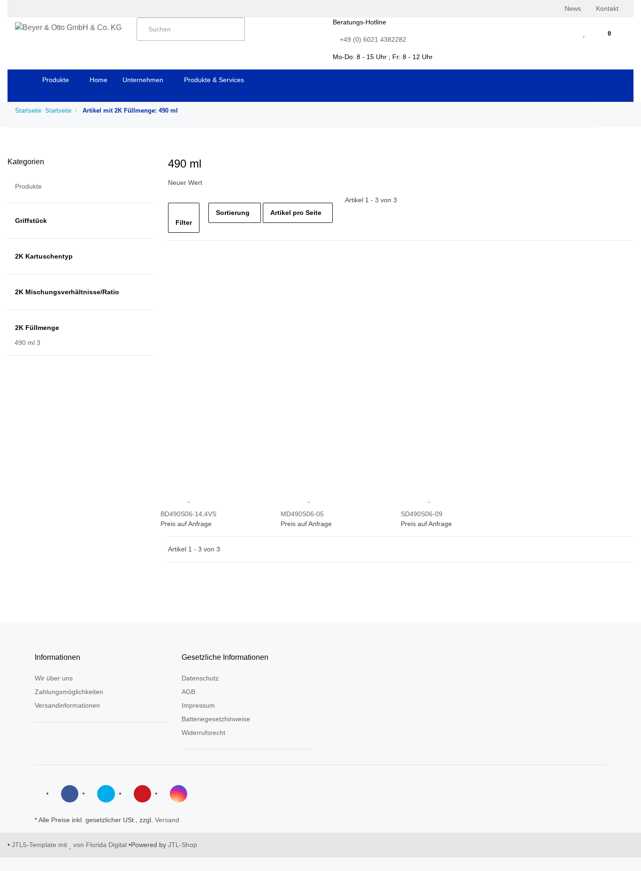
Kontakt (607, 8)
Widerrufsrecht (203, 732)
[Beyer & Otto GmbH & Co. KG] (68, 27)
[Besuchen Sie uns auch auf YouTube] (142, 794)
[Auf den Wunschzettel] (189, 499)
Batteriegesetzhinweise (216, 719)
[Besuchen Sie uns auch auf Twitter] (106, 794)
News (573, 8)
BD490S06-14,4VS (188, 514)
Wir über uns (54, 678)
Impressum (198, 705)
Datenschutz (200, 678)
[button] (566, 33)
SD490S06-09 (422, 514)
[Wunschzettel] (584, 33)
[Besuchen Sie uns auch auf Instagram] (178, 794)
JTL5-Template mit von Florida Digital (70, 844)
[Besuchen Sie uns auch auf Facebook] (69, 794)
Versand (167, 820)
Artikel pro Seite (295, 212)
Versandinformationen (67, 705)
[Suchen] (255, 27)
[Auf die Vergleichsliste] (170, 499)
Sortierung (233, 212)
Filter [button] (184, 222)
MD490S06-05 (302, 514)
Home (98, 80)
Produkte (28, 186)
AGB (188, 691)
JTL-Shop (182, 844)
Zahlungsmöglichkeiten (69, 691)
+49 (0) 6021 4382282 (373, 39)
